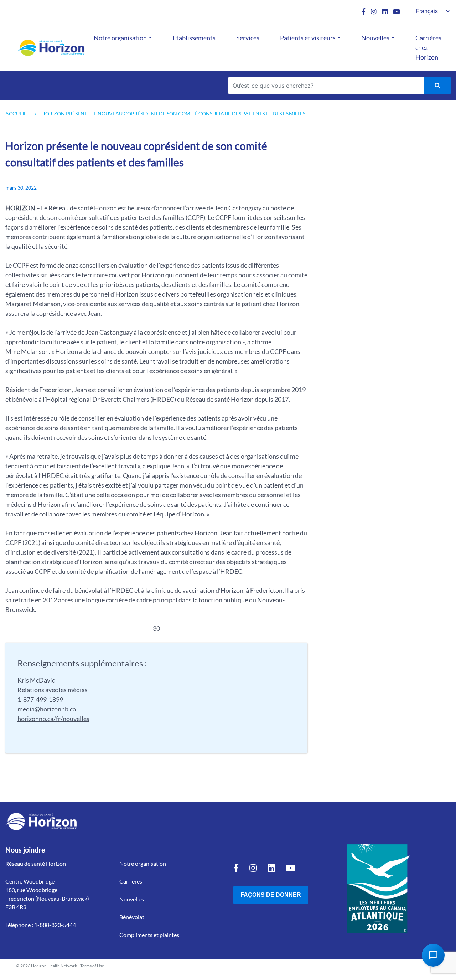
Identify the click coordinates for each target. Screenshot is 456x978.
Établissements (194, 38)
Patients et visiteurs (308, 38)
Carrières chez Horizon (428, 47)
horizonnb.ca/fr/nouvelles (53, 718)
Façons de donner (270, 895)
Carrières (130, 881)
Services (247, 38)
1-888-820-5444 (55, 924)
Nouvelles (375, 38)
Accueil (15, 113)
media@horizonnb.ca (46, 709)
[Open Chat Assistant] (433, 955)
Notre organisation (120, 38)
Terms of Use (92, 965)
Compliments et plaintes (149, 934)
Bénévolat (131, 916)
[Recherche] (437, 85)
